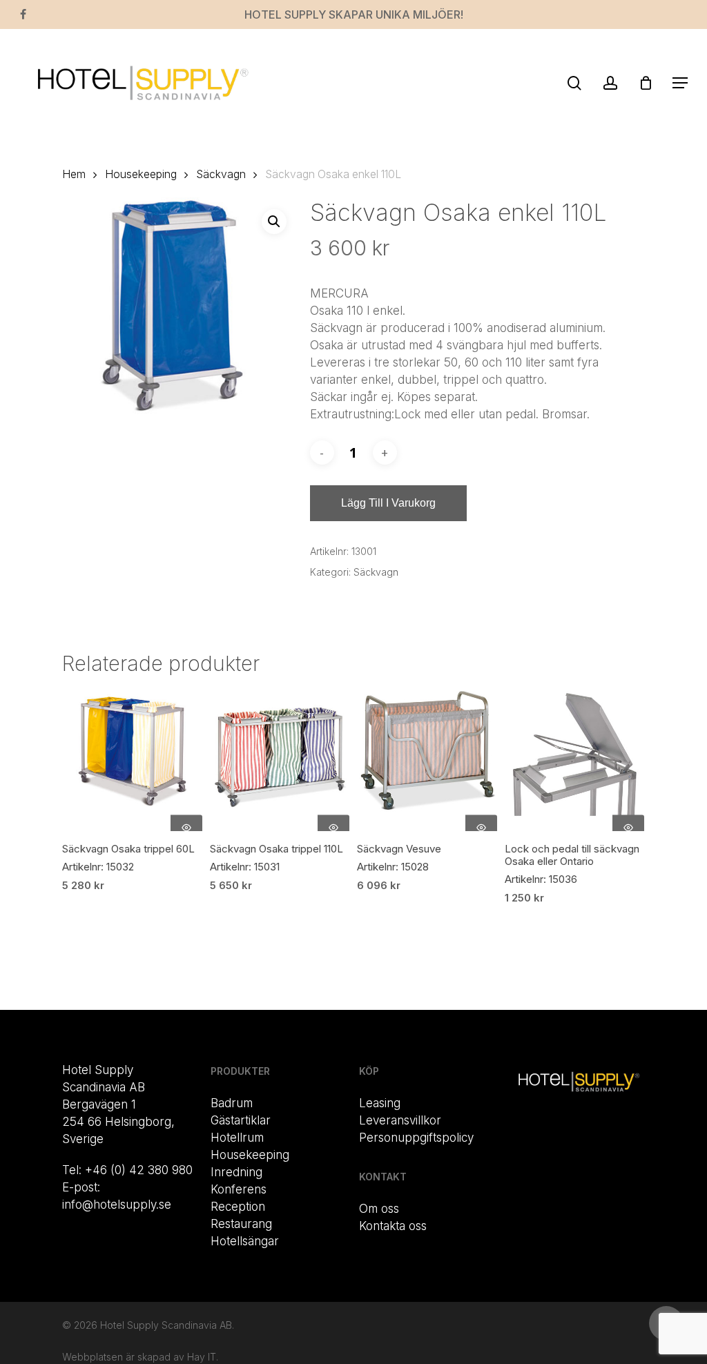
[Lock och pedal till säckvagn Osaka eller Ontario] (575, 761)
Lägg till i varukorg (388, 503)
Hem (74, 174)
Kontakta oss (393, 1226)
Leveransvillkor (400, 1120)
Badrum (232, 1103)
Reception (238, 1207)
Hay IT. (202, 1357)
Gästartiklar (241, 1120)
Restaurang (241, 1224)
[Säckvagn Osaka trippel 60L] (132, 761)
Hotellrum (237, 1137)
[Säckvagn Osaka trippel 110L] (280, 761)
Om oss (379, 1209)
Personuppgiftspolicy (416, 1137)
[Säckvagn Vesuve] (427, 761)
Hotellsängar (245, 1241)
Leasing (379, 1103)
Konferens (239, 1189)
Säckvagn (221, 174)
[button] (680, 83)
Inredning (236, 1172)
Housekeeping (141, 174)
